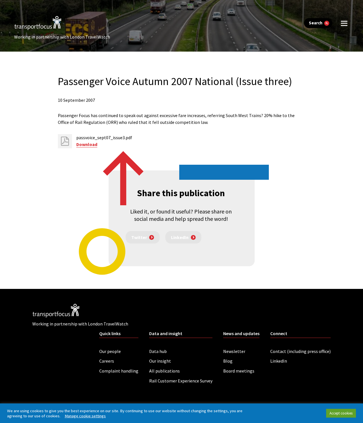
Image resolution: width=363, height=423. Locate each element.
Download (86, 144)
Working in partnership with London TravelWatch (62, 37)
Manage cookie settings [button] (85, 415)
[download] (65, 141)
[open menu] (344, 23)
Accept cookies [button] (341, 413)
